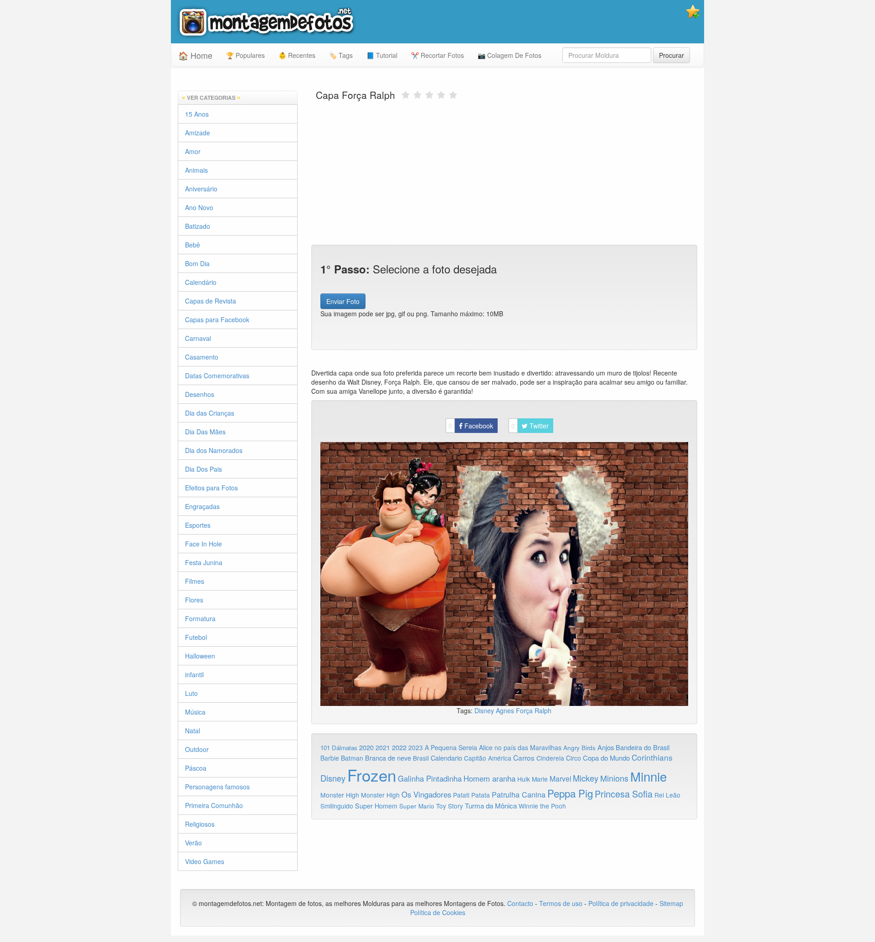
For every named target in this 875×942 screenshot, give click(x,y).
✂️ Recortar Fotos (437, 55)
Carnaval (198, 338)
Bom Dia (197, 263)
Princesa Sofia (624, 793)
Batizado (197, 226)
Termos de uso (560, 903)
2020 (366, 747)
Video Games (204, 861)
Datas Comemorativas (217, 375)
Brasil (421, 757)
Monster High (339, 794)
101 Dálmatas (338, 747)
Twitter (530, 425)
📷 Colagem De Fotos (509, 55)
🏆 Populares (245, 55)
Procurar (671, 55)
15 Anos (197, 113)
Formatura (200, 618)
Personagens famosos (217, 786)
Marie (540, 778)
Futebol (196, 637)
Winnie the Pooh (542, 805)
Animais (196, 170)
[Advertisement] (504, 172)
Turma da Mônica (491, 805)
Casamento (201, 356)
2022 (399, 747)
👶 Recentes (296, 55)
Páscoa (195, 767)
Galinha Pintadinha (430, 778)
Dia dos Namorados (213, 450)
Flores (194, 599)
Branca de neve (388, 757)
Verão (193, 842)
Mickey (585, 778)
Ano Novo (199, 207)
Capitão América (487, 757)
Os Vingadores (426, 794)
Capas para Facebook (217, 319)
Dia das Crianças (209, 412)
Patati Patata (471, 794)
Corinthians (652, 757)
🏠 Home (195, 55)
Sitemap (671, 903)
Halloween (200, 655)
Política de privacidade (621, 903)
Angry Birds (579, 747)
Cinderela (550, 757)
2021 (383, 747)
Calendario (446, 757)
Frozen (371, 774)
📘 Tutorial (381, 55)
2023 (415, 747)
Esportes (198, 525)
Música (195, 711)
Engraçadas (202, 506)
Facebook (470, 425)
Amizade (197, 132)
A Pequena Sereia (451, 747)
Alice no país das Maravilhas (520, 747)
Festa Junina (203, 562)
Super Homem (376, 805)
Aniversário (201, 188)
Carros (524, 757)
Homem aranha (489, 778)
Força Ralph (533, 710)
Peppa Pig (570, 793)
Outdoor (197, 749)
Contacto (521, 903)
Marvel (560, 778)
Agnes (506, 710)
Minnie (648, 776)
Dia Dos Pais (203, 469)
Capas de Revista (210, 300)
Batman (352, 757)
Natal (192, 730)
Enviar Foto (343, 301)
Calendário (200, 282)
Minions (614, 778)
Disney (485, 710)
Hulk (523, 778)
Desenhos (199, 394)
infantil (194, 674)
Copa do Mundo (606, 757)
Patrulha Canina (519, 794)
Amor (193, 151)
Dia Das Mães (205, 431)
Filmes (194, 581)
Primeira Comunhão (214, 805)
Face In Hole (203, 543)
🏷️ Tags (341, 55)
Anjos (605, 747)
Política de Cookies (437, 912)
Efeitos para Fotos (211, 487)
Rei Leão (667, 794)
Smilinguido (336, 805)
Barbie (329, 757)
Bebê (192, 244)
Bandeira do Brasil (642, 747)
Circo (573, 757)
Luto (191, 693)
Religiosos (200, 824)
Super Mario (416, 806)
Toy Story (449, 805)
